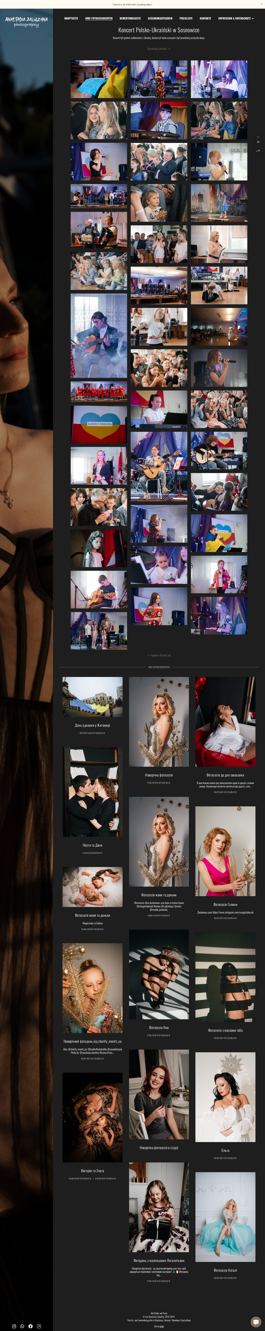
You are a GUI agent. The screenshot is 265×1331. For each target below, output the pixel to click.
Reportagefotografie (92, 733)
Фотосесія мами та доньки (159, 894)
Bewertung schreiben (157, 48)
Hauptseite (71, 18)
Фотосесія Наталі (225, 1270)
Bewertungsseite (130, 18)
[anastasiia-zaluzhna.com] (26, 22)
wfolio (162, 1326)
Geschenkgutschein (160, 18)
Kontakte (205, 18)
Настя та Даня (92, 845)
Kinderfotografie (105, 1178)
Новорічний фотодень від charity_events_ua (93, 1041)
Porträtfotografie (158, 782)
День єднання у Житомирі (92, 725)
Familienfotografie (159, 915)
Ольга (225, 1150)
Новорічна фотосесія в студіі (159, 1147)
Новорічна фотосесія (159, 775)
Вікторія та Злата (92, 1170)
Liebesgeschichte (93, 852)
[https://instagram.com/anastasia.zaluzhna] (14, 1326)
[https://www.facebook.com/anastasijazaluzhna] (30, 1326)
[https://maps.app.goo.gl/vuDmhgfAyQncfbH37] (39, 1326)
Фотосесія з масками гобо (225, 1030)
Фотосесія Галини (225, 904)
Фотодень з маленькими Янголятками (159, 1260)
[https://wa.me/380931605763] (22, 1326)
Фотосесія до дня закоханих (225, 775)
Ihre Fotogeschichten (98, 18)
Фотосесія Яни (159, 1027)
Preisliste (186, 18)
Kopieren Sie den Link (161, 655)
